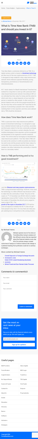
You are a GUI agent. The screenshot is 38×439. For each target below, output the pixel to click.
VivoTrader (23, 384)
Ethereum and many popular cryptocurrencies (21, 187)
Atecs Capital (24, 366)
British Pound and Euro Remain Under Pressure (19, 264)
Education (4, 402)
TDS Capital (23, 379)
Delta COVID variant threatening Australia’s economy (18, 261)
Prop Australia (24, 393)
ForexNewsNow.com (7, 436)
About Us (3, 393)
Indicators (4, 420)
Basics (3, 411)
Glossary (4, 406)
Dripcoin (22, 388)
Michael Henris (7, 21)
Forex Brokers (5, 370)
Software (4, 416)
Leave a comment (25, 306)
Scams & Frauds (6, 384)
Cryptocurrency (6, 18)
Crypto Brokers (5, 375)
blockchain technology (29, 73)
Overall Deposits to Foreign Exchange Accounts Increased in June (19, 257)
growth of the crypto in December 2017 (13, 204)
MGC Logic (23, 370)
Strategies (4, 425)
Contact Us (4, 388)
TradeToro (23, 375)
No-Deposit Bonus (6, 379)
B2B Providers (5, 366)
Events (3, 397)
